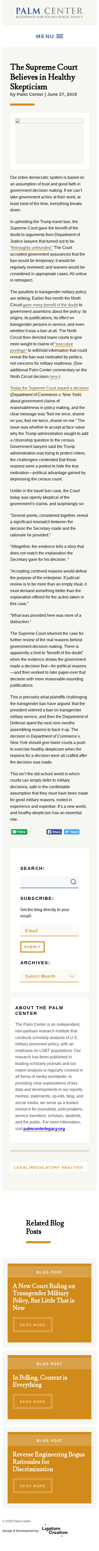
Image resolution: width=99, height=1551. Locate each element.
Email (31, 931)
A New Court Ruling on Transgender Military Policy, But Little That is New (44, 1297)
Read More (33, 1325)
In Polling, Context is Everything (40, 1381)
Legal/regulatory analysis (48, 1167)
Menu (46, 36)
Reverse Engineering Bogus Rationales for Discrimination (49, 1462)
